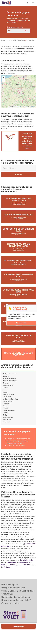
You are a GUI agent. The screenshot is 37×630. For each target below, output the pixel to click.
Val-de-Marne (11, 562)
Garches (5, 412)
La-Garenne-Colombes (10, 399)
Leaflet (10, 106)
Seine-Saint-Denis (26, 560)
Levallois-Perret (8, 401)
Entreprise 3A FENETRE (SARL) (18, 260)
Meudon (5, 392)
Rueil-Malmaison (8, 385)
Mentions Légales (9, 584)
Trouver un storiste (11, 40)
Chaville (5, 406)
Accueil (3, 40)
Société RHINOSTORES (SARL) (19, 214)
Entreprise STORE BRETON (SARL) (18, 336)
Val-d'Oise (26, 565)
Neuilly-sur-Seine (8, 394)
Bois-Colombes (8, 417)
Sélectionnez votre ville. (15, 27)
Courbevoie (6, 403)
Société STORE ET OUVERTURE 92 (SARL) (18, 229)
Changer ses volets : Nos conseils (18, 438)
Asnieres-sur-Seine (9, 378)
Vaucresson (7, 419)
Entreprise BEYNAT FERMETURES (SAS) (18, 290)
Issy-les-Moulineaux (9, 380)
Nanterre (6, 376)
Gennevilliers (7, 396)
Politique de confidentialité (13, 587)
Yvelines (7, 567)
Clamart (5, 387)
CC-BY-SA (33, 106)
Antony (5, 390)
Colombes (6, 383)
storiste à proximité (15, 64)
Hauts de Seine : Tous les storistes (18, 353)
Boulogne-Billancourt (10, 374)
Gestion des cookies (10, 603)
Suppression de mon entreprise (15, 596)
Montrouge (6, 422)
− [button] (3, 80)
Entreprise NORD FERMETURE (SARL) (18, 275)
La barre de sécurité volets (16, 445)
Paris (3, 565)
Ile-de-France (21, 40)
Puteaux (5, 408)
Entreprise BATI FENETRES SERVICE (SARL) (18, 199)
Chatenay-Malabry (9, 410)
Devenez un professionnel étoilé (16, 599)
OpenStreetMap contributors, (24, 106)
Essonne (13, 565)
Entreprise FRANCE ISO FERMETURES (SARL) (18, 245)
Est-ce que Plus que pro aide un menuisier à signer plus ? (17, 442)
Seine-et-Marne (24, 562)
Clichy (5, 415)
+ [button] (3, 77)
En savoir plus (21, 323)
